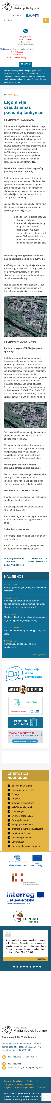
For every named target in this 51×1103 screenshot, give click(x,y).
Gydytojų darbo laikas (22, 816)
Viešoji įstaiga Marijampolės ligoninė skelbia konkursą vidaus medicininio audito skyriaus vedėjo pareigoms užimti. (25, 604)
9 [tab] (37, 966)
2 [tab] (14, 966)
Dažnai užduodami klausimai (26, 846)
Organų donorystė (20, 820)
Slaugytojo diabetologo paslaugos (19, 1084)
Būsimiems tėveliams (22, 786)
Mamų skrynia (18, 811)
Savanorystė (18, 842)
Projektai (16, 799)
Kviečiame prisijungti (22, 807)
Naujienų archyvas (40, 655)
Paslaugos (31, 1081)
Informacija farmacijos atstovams (27, 829)
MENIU (27, 64)
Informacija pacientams (23, 803)
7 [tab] (30, 966)
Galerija (15, 794)
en (19, 15)
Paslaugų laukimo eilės (23, 790)
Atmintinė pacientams (22, 837)
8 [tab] (33, 966)
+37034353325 (16, 55)
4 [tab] (20, 966)
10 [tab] (40, 966)
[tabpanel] (25, 945)
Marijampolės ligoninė (26, 8)
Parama (41, 1087)
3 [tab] (17, 966)
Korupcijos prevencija (22, 824)
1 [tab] (11, 966)
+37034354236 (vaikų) (17, 57)
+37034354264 (25, 40)
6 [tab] (27, 966)
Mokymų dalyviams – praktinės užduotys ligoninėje (14, 561)
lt (14, 15)
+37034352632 (16, 52)
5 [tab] (24, 966)
